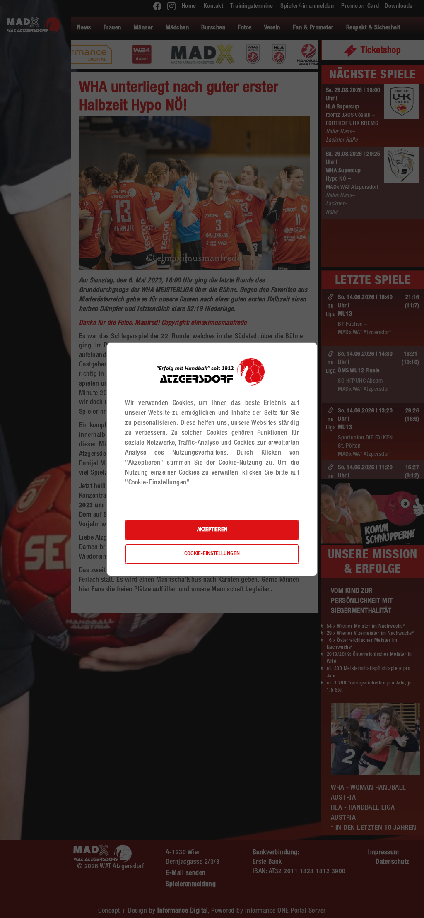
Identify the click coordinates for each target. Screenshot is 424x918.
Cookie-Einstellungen (212, 554)
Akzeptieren (212, 530)
